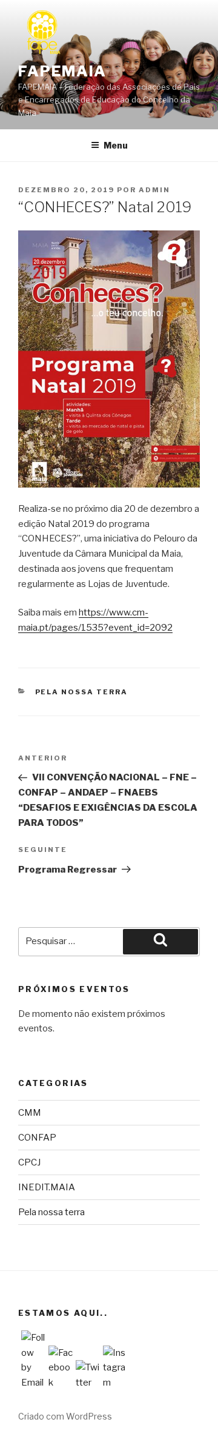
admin (154, 190)
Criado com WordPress (65, 1416)
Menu (116, 145)
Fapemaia (62, 71)
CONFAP (37, 1137)
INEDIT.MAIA (46, 1187)
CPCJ (29, 1162)
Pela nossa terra (81, 692)
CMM (29, 1112)
